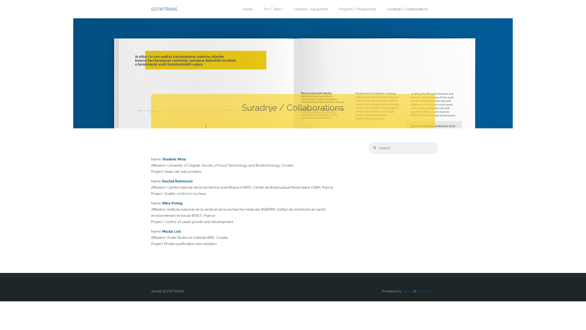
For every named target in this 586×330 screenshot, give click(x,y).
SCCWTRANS (164, 9)
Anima (407, 291)
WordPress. (426, 291)
